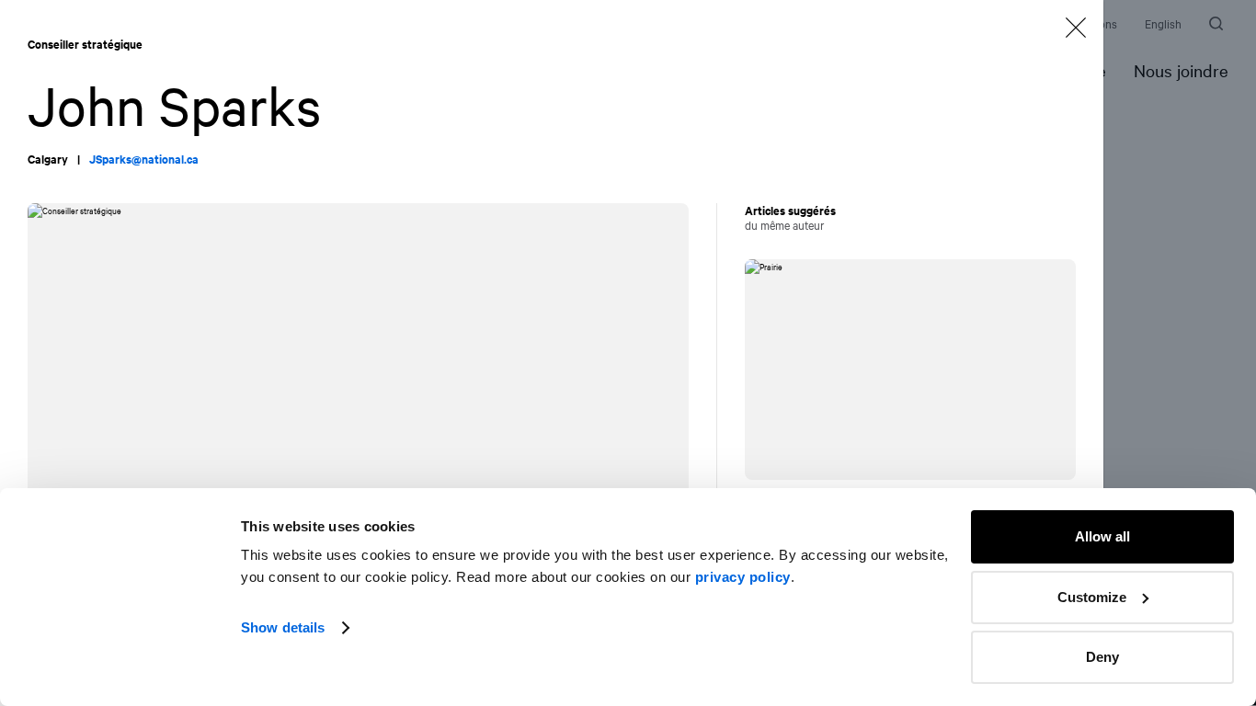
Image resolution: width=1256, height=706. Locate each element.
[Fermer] (1075, 28)
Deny (1102, 657)
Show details (283, 627)
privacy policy (743, 577)
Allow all (1102, 536)
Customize (1091, 597)
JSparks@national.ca (144, 159)
